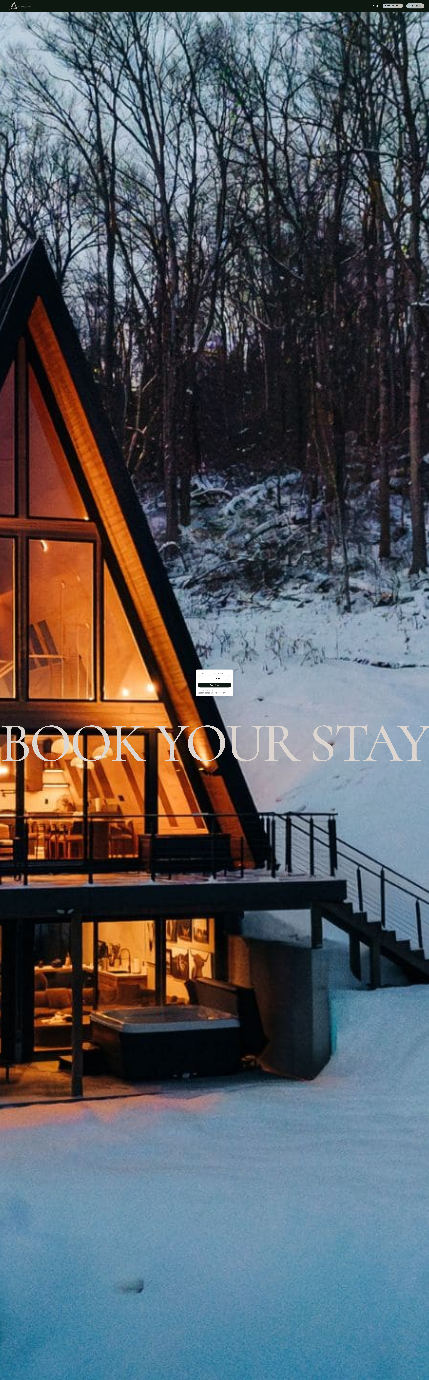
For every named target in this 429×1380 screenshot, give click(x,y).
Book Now (214, 685)
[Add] (227, 679)
